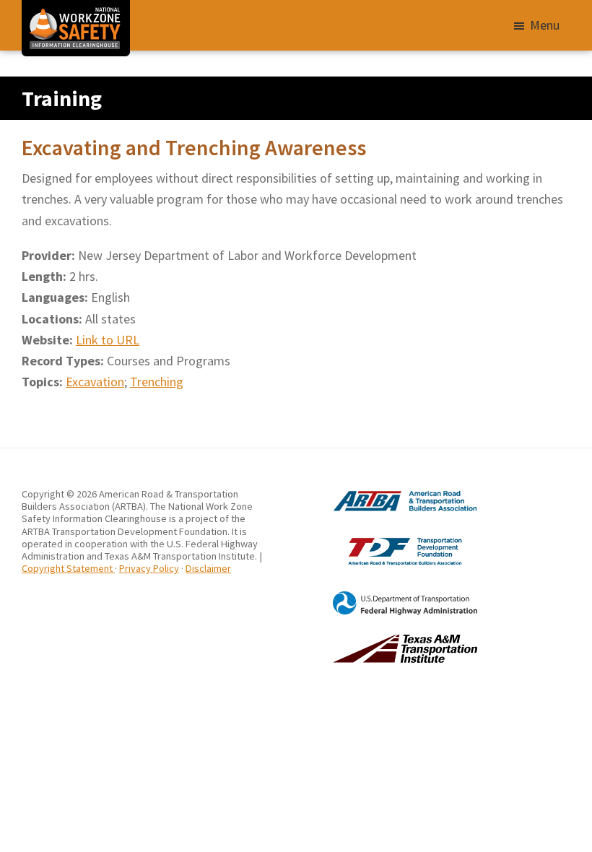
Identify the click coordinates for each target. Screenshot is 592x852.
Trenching (156, 381)
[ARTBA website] (386, 493)
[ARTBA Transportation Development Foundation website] (386, 537)
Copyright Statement (68, 568)
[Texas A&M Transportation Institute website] (386, 640)
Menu (545, 25)
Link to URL (107, 339)
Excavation (95, 381)
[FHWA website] (386, 597)
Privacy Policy (149, 568)
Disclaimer (208, 568)
